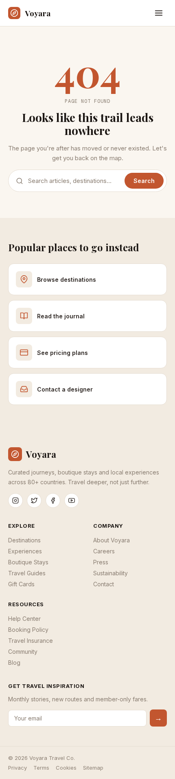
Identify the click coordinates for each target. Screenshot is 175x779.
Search (144, 180)
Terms (41, 767)
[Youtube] (71, 500)
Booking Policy (28, 629)
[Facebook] (53, 500)
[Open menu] (159, 13)
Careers (104, 551)
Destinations (24, 540)
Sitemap (93, 767)
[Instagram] (15, 500)
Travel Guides (27, 573)
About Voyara (111, 540)
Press (100, 562)
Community (22, 651)
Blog (14, 662)
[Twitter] (34, 500)
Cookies (66, 767)
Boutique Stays (28, 562)
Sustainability (110, 573)
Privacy (17, 767)
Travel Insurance (30, 640)
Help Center (24, 618)
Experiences (25, 551)
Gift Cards (21, 584)
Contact (103, 584)
